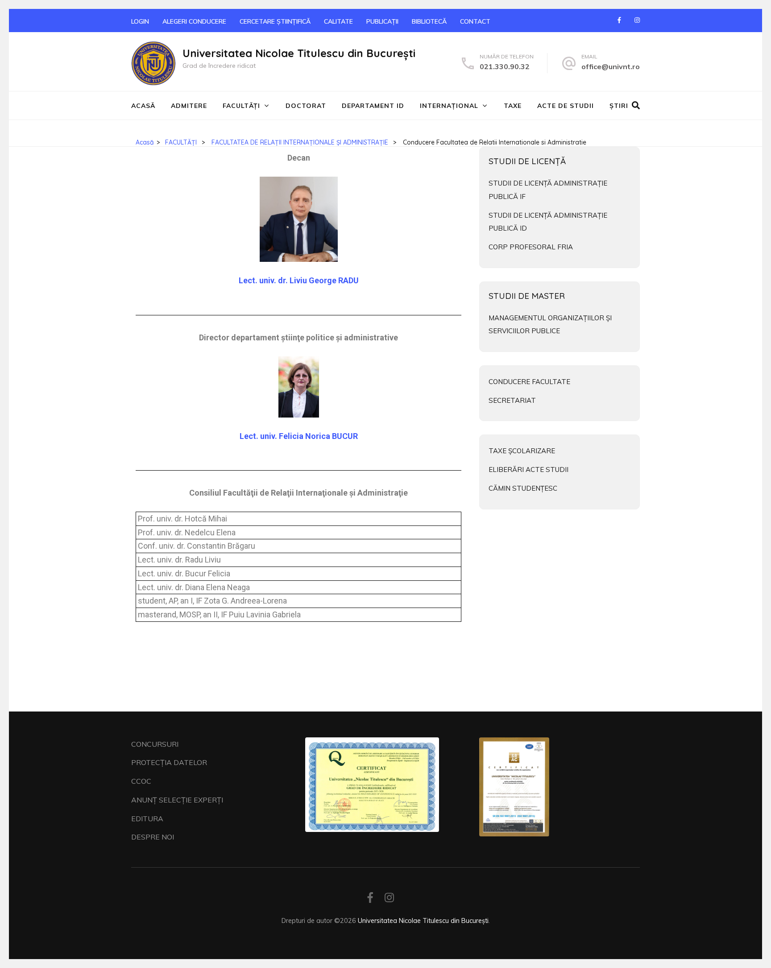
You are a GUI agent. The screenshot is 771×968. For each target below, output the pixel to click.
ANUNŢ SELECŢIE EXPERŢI (177, 799)
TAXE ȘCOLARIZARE (522, 451)
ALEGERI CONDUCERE (194, 21)
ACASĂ (143, 106)
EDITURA (147, 818)
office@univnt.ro (610, 66)
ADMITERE (189, 106)
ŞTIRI (618, 106)
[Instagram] (637, 20)
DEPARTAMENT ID (373, 106)
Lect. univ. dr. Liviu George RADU (299, 280)
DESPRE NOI (152, 836)
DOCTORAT (306, 106)
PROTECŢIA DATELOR (169, 762)
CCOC (141, 781)
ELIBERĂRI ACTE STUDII (528, 469)
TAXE (513, 106)
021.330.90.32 (505, 66)
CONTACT (475, 21)
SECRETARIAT (512, 400)
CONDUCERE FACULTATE (529, 381)
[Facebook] (619, 20)
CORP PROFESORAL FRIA (531, 247)
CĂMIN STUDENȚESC (523, 488)
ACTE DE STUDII (565, 106)
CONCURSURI (154, 744)
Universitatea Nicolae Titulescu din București (298, 53)
